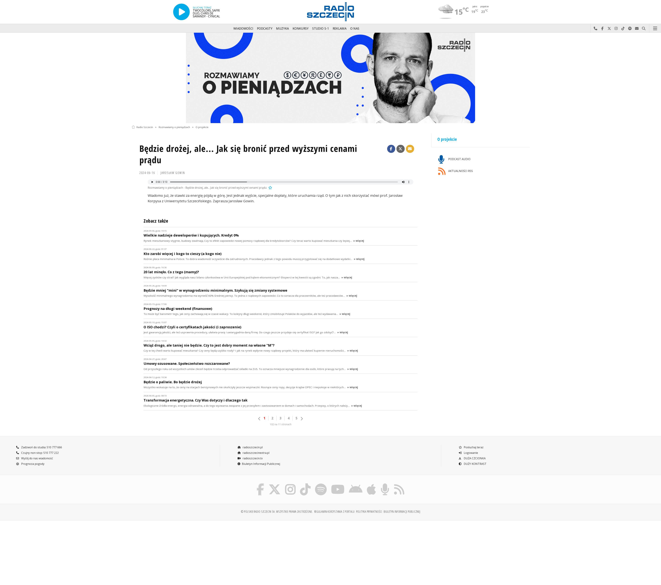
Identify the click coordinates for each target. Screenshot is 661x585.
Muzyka (282, 28)
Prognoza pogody (32, 464)
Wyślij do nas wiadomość (636, 28)
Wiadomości (243, 28)
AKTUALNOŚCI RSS (460, 171)
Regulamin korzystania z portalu (334, 511)
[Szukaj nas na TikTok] (305, 484)
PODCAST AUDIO (459, 159)
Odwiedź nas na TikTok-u (623, 28)
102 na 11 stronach (280, 424)
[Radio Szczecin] (330, 11)
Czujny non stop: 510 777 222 (39, 453)
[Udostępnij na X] (400, 149)
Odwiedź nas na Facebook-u (602, 28)
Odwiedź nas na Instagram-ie (616, 28)
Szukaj (643, 28)
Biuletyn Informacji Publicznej (261, 464)
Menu (655, 28)
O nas (354, 28)
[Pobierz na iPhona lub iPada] (371, 484)
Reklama (340, 28)
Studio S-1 (320, 28)
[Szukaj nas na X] (274, 484)
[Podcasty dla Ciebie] (385, 484)
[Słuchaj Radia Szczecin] (181, 12)
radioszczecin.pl (252, 447)
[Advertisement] (180, 550)
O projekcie (202, 127)
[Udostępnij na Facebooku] (391, 149)
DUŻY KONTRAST (474, 464)
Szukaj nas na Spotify (629, 28)
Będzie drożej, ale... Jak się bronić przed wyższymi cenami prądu (248, 154)
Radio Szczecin (144, 127)
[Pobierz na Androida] (356, 484)
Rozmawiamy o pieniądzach (174, 127)
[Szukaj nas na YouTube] (338, 484)
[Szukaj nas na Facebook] (260, 484)
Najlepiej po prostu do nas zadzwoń (595, 28)
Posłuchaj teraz (473, 447)
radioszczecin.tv (252, 458)
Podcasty (264, 28)
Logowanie (470, 453)
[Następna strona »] (301, 419)
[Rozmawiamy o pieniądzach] (330, 78)
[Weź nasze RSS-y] (399, 484)
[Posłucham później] (270, 188)
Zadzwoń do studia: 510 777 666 (41, 447)
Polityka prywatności (369, 511)
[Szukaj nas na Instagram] (290, 484)
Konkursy (301, 28)
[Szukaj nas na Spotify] (321, 484)
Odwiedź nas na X (609, 28)
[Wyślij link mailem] (410, 149)
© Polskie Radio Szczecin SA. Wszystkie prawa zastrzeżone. (277, 511)
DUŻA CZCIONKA (474, 458)
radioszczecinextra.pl (255, 453)
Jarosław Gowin (173, 173)
